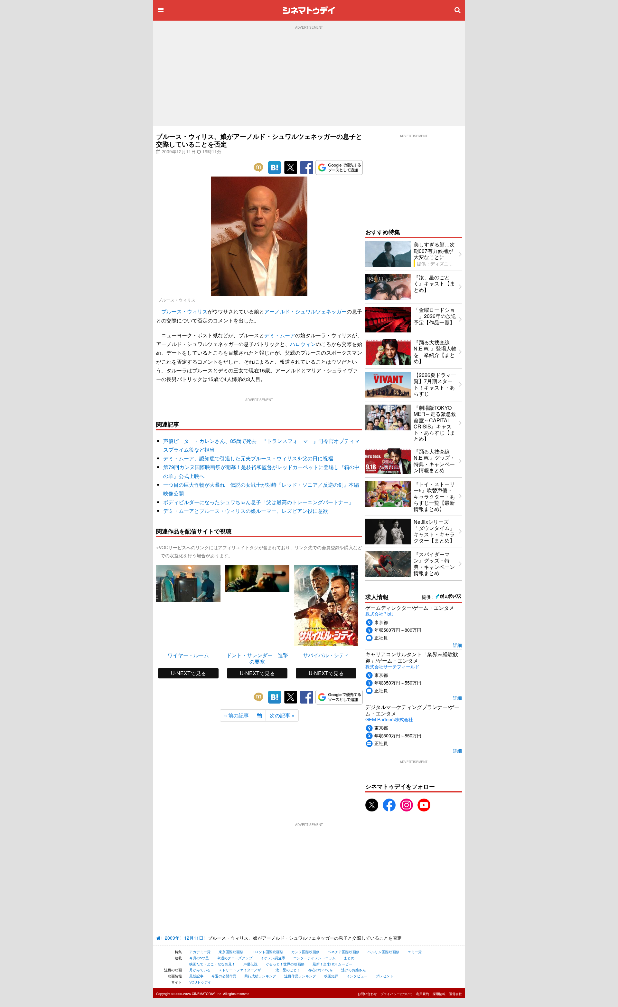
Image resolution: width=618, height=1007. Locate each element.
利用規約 (422, 994)
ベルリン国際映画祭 (383, 951)
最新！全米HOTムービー (332, 963)
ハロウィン (303, 344)
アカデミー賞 (200, 951)
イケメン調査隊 (272, 957)
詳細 (457, 644)
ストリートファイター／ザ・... (243, 969)
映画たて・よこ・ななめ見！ (212, 963)
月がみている (200, 969)
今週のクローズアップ (234, 957)
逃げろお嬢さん (353, 969)
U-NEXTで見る (188, 673)
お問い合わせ (367, 994)
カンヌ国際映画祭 (305, 951)
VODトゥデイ (200, 981)
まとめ (349, 957)
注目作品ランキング (300, 975)
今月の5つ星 (199, 957)
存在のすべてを (320, 969)
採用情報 (439, 994)
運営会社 (455, 994)
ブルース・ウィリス (184, 311)
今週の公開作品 (223, 975)
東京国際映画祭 (231, 951)
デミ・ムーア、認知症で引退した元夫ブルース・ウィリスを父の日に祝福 (248, 458)
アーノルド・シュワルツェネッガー (305, 311)
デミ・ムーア (279, 335)
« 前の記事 (236, 715)
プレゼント (384, 975)
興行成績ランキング (260, 975)
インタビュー (357, 975)
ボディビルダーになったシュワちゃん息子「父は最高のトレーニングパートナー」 (258, 502)
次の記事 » (282, 715)
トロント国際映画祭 (267, 951)
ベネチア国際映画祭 (344, 951)
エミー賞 (414, 951)
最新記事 (196, 975)
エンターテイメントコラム (314, 957)
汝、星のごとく (288, 969)
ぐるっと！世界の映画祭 (285, 963)
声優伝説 (250, 963)
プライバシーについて (396, 994)
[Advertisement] (309, 78)
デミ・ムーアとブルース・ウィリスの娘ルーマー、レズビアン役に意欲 (245, 510)
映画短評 (331, 975)
